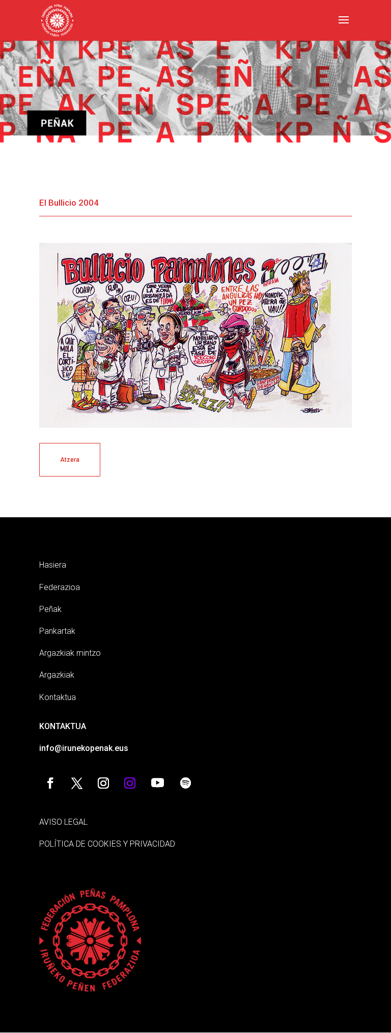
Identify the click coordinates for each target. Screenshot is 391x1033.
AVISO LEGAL (63, 822)
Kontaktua (57, 697)
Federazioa (59, 587)
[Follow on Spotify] (186, 783)
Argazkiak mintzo (70, 653)
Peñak (50, 609)
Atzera (69, 459)
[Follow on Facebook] (50, 783)
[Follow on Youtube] (158, 783)
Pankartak (57, 631)
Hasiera (52, 565)
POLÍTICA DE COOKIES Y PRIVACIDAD (107, 844)
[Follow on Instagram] (103, 783)
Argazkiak (56, 675)
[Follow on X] (77, 783)
